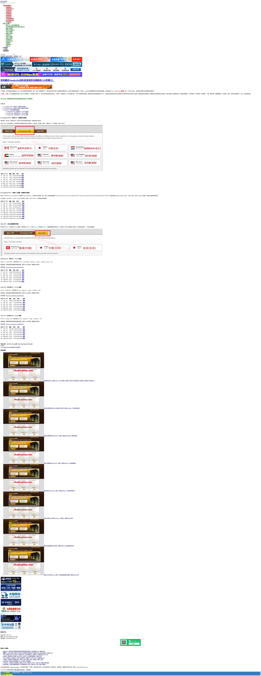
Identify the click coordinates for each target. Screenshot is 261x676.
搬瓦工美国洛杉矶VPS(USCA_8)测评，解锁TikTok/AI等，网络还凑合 (60, 435)
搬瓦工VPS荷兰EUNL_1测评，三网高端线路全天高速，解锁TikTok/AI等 (61, 574)
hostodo (9, 347)
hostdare (5, 347)
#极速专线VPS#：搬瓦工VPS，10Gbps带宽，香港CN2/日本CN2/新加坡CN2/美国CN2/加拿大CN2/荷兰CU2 (69, 380)
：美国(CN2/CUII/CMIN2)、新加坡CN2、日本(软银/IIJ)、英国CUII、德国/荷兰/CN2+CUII (25, 654)
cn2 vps (2, 347)
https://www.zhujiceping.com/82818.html (15, 267)
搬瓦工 (19, 347)
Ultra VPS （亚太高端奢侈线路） (11, 109)
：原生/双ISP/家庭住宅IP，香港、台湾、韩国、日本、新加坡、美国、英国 (23, 659)
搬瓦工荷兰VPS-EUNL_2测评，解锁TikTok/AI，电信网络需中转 (59, 490)
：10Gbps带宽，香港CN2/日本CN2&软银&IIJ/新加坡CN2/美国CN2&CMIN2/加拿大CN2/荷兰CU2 (28, 653)
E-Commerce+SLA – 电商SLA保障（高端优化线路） (16, 108)
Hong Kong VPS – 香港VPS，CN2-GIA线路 (17, 111)
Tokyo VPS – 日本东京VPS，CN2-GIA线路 (17, 114)
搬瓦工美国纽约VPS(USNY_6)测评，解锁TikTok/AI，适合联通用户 (60, 463)
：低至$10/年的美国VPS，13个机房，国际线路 (17, 661)
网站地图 (28, 669)
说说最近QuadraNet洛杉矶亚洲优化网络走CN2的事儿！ (27, 80)
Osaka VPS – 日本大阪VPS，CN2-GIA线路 (17, 113)
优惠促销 (16, 56)
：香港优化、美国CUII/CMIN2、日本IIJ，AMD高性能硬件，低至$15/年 (22, 656)
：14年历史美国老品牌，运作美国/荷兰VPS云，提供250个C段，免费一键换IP (24, 664)
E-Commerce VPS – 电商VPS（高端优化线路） (14, 106)
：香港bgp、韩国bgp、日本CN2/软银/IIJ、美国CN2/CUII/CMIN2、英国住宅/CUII (24, 657)
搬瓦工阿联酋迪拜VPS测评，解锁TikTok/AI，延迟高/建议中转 (59, 545)
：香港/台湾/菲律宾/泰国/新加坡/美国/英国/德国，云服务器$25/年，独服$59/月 (24, 651)
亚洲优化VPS (14, 347)
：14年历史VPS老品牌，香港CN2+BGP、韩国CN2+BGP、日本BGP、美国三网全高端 (26, 662)
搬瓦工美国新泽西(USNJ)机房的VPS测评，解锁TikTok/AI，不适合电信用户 (62, 408)
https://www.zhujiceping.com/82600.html (15, 324)
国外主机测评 (4, 1)
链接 (23, 175)
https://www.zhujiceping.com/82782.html (15, 295)
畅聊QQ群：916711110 (7, 674)
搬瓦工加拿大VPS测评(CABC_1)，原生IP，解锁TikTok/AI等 (58, 518)
